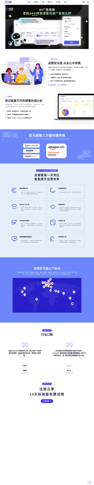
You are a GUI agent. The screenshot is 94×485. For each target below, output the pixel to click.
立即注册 (46, 401)
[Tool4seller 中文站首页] (9, 2)
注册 (88, 2)
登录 (83, 2)
